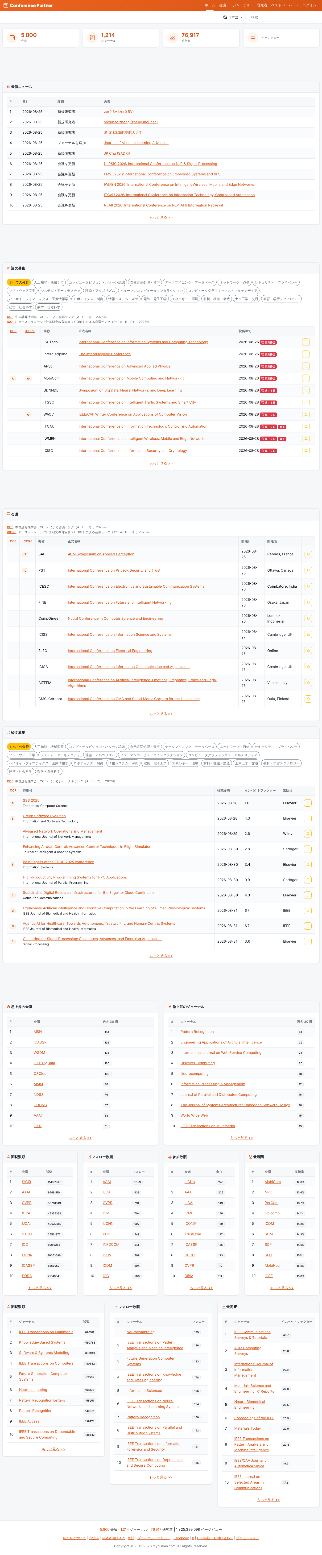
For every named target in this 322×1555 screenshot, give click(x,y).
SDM (269, 1234)
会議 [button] (222, 5)
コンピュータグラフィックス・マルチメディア (222, 291)
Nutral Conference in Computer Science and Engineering (115, 618)
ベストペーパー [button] (283, 5)
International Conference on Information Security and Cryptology (133, 450)
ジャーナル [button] (241, 5)
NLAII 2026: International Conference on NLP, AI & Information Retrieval (163, 205)
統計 (131, 1538)
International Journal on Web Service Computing (221, 1052)
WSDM (39, 1052)
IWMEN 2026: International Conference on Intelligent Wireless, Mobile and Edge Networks (179, 184)
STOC (27, 1234)
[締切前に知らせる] (306, 342)
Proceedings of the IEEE (254, 1418)
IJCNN (27, 1255)
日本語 (233, 17)
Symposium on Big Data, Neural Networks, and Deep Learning (130, 390)
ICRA (26, 1213)
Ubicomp (272, 1213)
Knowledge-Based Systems (42, 1342)
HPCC (190, 1255)
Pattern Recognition (197, 1031)
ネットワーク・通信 (234, 282)
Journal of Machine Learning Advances (136, 142)
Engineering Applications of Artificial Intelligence (221, 1042)
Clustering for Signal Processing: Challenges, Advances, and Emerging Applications (92, 938)
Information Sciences (144, 1390)
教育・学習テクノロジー (281, 299)
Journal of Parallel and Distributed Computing (219, 1094)
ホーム (210, 5)
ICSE (269, 1276)
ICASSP (40, 1042)
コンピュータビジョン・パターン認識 (97, 282)
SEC (268, 1255)
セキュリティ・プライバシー (276, 282)
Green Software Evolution (44, 816)
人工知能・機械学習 (49, 282)
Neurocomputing (195, 1073)
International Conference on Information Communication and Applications (129, 666)
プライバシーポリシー (153, 1538)
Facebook (181, 1538)
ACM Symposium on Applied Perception (101, 554)
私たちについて (74, 1538)
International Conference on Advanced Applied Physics (125, 366)
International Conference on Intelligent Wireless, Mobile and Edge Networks (142, 438)
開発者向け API (113, 1538)
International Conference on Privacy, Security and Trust (114, 570)
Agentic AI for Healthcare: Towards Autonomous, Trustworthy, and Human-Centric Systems (99, 923)
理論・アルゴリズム (100, 291)
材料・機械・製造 (216, 299)
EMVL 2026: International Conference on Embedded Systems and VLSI (162, 174)
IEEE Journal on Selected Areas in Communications (249, 1482)
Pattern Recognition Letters (42, 1400)
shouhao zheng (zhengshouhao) (131, 122)
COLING (40, 1105)
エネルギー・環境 (185, 299)
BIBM (189, 1276)
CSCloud (41, 1073)
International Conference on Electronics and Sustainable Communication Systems (136, 586)
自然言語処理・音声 (145, 282)
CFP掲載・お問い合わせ (215, 1538)
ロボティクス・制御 (88, 299)
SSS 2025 (31, 800)
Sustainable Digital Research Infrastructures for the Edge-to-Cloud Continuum (88, 892)
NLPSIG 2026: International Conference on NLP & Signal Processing (160, 163)
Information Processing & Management (213, 1084)
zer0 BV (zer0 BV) (119, 111)
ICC (25, 1244)
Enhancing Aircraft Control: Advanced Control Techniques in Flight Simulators (88, 846)
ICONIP (191, 1223)
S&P (268, 1244)
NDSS (39, 1094)
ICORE (12, 322)
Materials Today (247, 1428)
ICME (189, 1213)
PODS (27, 1276)
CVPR (27, 1202)
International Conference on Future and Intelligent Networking (120, 602)
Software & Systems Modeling (44, 1352)
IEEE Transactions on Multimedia (208, 1126)
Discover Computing (198, 1063)
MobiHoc (272, 1265)
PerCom (271, 1202)
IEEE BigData (44, 1063)
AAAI (38, 1115)
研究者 (262, 5)
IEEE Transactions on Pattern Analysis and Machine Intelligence (251, 1444)
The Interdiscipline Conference (105, 354)
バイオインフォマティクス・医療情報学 (38, 299)
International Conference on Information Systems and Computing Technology (143, 342)
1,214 (108, 35)
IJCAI (26, 1223)
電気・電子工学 (155, 299)
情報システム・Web (123, 299)
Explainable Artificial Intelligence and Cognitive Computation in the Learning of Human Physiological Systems (114, 908)
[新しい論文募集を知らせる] (308, 803)
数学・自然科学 (48, 307)
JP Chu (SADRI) (117, 153)
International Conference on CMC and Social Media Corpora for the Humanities (134, 699)
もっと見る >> (161, 217)
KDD (106, 1234)
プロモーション (247, 1538)
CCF (10, 317)
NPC (268, 1192)
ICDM (107, 1265)
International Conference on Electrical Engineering (110, 650)
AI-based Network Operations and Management (62, 831)
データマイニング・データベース (190, 282)
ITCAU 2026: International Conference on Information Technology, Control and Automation (179, 195)
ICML (107, 1213)
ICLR (37, 1126)
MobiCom (273, 1182)
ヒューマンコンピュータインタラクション (151, 291)
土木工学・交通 (246, 299)
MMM (38, 1084)
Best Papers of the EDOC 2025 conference (58, 862)
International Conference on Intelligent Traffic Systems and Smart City (137, 402)
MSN (38, 1031)
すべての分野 (19, 282)
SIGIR (26, 1182)
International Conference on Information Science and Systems (120, 634)
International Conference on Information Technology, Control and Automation (143, 426)
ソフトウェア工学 (22, 291)
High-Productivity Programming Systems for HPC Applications (75, 877)
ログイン (309, 5)
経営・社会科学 (20, 307)
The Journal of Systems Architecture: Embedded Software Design (235, 1105)
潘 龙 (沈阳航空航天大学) (124, 132)
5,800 (29, 35)
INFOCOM (111, 1244)
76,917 (190, 35)
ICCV (107, 1255)
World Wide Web (194, 1115)
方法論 (94, 1538)
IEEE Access (29, 1421)
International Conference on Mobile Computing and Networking (132, 378)
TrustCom (193, 1234)
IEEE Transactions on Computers (46, 1363)
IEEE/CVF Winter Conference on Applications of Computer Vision (133, 414)
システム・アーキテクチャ (60, 291)
